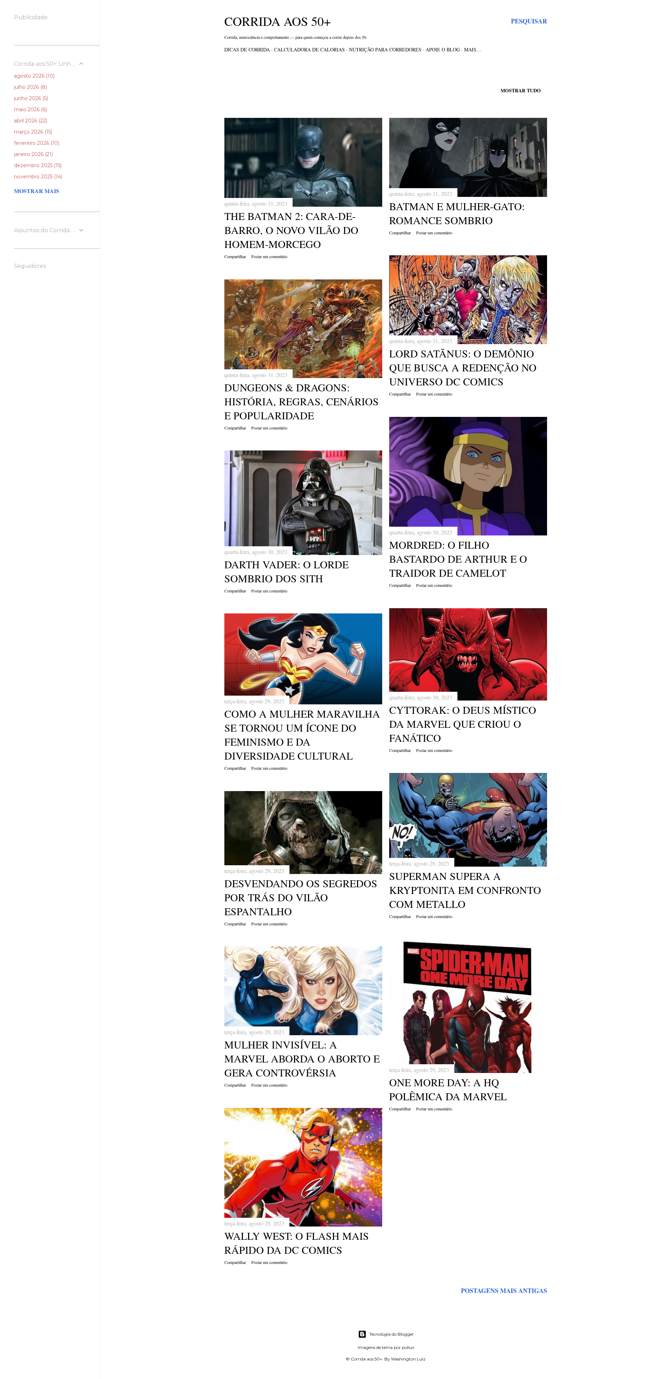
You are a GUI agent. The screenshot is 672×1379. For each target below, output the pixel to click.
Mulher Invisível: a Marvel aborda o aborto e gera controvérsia (302, 1058)
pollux (408, 1347)
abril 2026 (30, 121)
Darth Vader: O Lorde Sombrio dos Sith (286, 571)
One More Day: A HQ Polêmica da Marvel (448, 1089)
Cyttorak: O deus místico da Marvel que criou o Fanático (462, 724)
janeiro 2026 (32, 154)
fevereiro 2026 (36, 143)
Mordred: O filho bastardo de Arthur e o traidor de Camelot (458, 559)
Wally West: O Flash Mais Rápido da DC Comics (296, 1243)
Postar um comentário (269, 256)
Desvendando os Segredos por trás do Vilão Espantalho (300, 897)
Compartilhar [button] (235, 256)
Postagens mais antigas (504, 1290)
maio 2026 (30, 109)
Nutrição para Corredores (385, 49)
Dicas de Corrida (247, 49)
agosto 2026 (33, 76)
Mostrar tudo (520, 90)
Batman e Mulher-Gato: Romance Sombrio (457, 213)
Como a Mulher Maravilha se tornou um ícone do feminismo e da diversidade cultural (302, 734)
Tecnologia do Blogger (391, 1334)
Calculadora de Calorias (309, 49)
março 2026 (32, 132)
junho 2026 (30, 98)
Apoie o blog (443, 49)
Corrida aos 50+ (277, 21)
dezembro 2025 (37, 165)
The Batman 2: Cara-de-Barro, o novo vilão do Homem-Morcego (291, 230)
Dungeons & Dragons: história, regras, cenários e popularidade (301, 401)
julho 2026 (30, 87)
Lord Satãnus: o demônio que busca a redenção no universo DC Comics (463, 367)
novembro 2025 (37, 176)
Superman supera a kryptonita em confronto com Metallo (465, 890)
